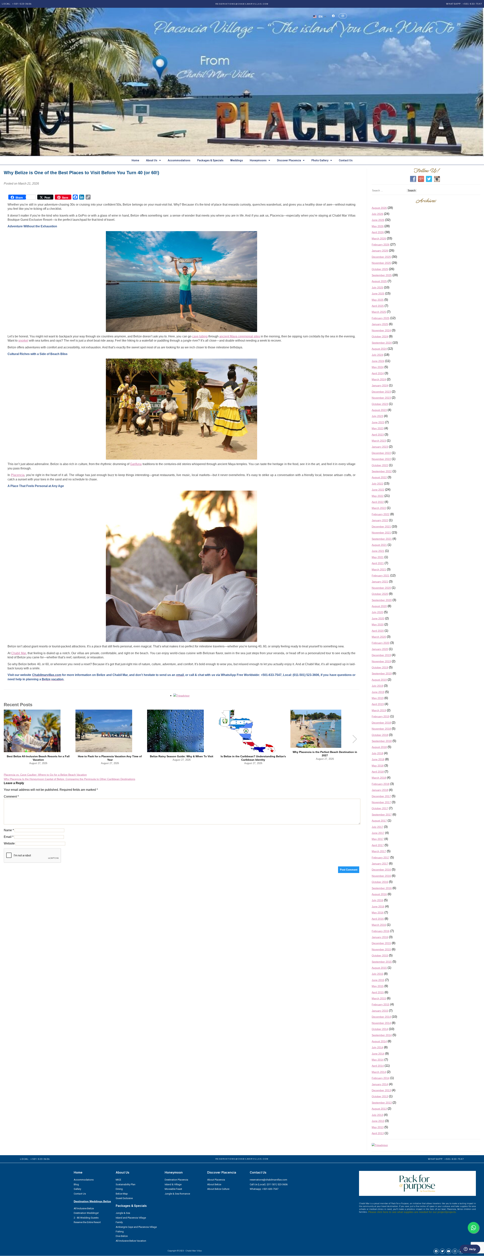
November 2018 (381, 728)
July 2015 (377, 973)
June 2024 (378, 361)
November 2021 (381, 532)
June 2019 (378, 692)
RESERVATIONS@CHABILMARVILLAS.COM (242, 4)
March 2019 (379, 710)
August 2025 (379, 281)
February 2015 (380, 1004)
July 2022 (377, 483)
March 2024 (379, 379)
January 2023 (380, 446)
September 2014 (382, 1035)
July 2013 (377, 1114)
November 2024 (381, 330)
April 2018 (378, 771)
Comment (11, 796)
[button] (354, 739)
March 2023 (379, 440)
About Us (151, 160)
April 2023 (378, 434)
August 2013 (379, 1108)
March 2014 (379, 1071)
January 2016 (380, 937)
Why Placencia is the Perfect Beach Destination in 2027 (325, 753)
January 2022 (380, 520)
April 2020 (378, 630)
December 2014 (381, 1016)
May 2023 (378, 428)
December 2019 (381, 655)
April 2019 (378, 704)
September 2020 (382, 600)
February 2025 (380, 318)
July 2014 (377, 1047)
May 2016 (378, 912)
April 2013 (378, 1133)
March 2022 (379, 508)
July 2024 (377, 354)
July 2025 (377, 287)
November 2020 (381, 587)
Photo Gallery (319, 160)
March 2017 (379, 851)
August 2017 (379, 820)
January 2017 (380, 863)
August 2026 (379, 207)
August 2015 (379, 967)
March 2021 (379, 569)
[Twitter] (442, 1251)
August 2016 (379, 894)
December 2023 (381, 391)
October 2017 (380, 808)
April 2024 (378, 373)
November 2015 (381, 949)
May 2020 (378, 624)
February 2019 (380, 716)
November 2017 (381, 802)
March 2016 (379, 924)
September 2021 (382, 538)
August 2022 (379, 477)
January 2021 (380, 581)
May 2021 (378, 557)
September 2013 (382, 1102)
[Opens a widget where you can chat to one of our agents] (469, 1249)
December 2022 (381, 452)
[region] (242, 82)
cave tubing (200, 336)
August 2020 (379, 606)
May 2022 (378, 495)
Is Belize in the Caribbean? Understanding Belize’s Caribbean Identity (253, 758)
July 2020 (377, 612)
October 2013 (380, 1096)
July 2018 (377, 753)
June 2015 (378, 980)
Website (9, 843)
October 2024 (380, 336)
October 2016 (380, 881)
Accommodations (179, 160)
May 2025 (378, 299)
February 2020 (380, 642)
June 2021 (378, 550)
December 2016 (381, 869)
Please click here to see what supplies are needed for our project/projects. (412, 1211)
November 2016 (381, 875)
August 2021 (379, 544)
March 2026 (379, 238)
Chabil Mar (18, 653)
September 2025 (382, 275)
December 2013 (381, 1090)
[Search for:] (389, 190)
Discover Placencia (289, 160)
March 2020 (379, 636)
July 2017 (377, 826)
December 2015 (381, 943)
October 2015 (380, 955)
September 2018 (382, 741)
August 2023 (379, 410)
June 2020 (378, 618)
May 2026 (378, 226)
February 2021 (380, 575)
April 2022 (378, 501)
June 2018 (378, 759)
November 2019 (381, 661)
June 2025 (378, 293)
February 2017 (380, 857)
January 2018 (380, 790)
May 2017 (378, 838)
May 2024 (378, 367)
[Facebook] (436, 1251)
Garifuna (136, 464)
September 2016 (382, 888)
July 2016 (377, 900)
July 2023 (377, 416)
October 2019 (380, 667)
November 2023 (381, 397)
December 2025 (381, 256)
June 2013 (378, 1120)
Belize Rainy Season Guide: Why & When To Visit (181, 756)
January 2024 (380, 385)
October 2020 (380, 593)
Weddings (236, 160)
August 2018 (379, 747)
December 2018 (381, 722)
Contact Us (346, 160)
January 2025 (380, 324)
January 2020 (380, 649)
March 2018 (379, 777)
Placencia (17, 475)
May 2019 (378, 698)
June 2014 (378, 1053)
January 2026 (380, 250)
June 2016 (378, 906)
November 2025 (381, 262)
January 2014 (380, 1084)
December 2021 (381, 526)
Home (135, 160)
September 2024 (382, 342)
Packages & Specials (210, 160)
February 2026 (380, 244)
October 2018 (380, 734)
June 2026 (378, 219)
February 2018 (380, 783)
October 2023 (380, 403)
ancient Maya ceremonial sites (239, 336)
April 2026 (378, 232)
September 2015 (382, 961)
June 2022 (378, 489)
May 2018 (378, 765)
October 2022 (380, 465)
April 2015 (378, 992)
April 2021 (378, 563)
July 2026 (377, 213)
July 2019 (377, 685)
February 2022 (380, 514)
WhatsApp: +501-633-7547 (464, 4)
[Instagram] (455, 1251)
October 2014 (380, 1029)
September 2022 (382, 471)
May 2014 (378, 1059)
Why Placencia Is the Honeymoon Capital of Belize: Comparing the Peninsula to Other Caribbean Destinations (69, 779)
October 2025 (380, 269)
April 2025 (378, 305)
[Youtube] (448, 1251)
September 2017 (382, 814)
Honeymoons (258, 160)
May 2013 (378, 1127)
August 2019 (379, 679)
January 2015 (380, 1010)
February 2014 (380, 1078)
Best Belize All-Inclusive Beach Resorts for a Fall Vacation (38, 758)
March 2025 (379, 311)
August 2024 (379, 348)
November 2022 (381, 459)
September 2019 (382, 673)
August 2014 (379, 1041)
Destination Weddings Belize (92, 1201)
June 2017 (378, 832)
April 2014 (378, 1065)
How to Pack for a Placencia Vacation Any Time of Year (110, 758)
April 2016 (378, 918)
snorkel (23, 340)
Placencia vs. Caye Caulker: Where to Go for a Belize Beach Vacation (45, 774)
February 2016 (380, 931)
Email (8, 836)
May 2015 (378, 986)
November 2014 (381, 1023)
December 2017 (381, 796)
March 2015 (379, 998)
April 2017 (378, 845)
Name (9, 830)
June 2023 (378, 422)
